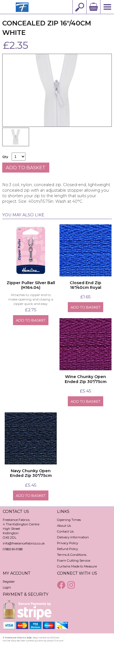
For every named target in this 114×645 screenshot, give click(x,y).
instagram (72, 584)
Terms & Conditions (71, 555)
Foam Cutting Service (73, 560)
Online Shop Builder (14, 640)
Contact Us (65, 531)
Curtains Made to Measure (77, 566)
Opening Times (69, 520)
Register (9, 582)
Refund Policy (67, 549)
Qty (5, 157)
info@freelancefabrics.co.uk (24, 543)
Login (7, 587)
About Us (64, 526)
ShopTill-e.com (55, 640)
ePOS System (35, 640)
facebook (61, 584)
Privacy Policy (67, 543)
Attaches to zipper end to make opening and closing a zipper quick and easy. (30, 299)
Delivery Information (73, 537)
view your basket (93, 7)
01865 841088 (12, 549)
